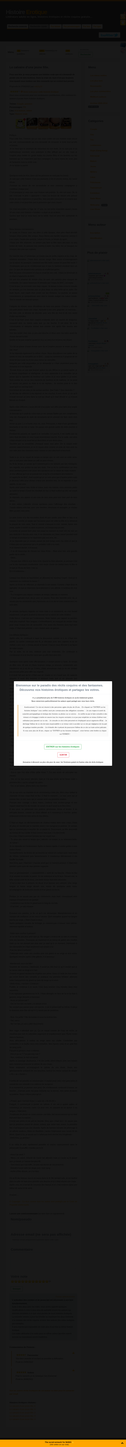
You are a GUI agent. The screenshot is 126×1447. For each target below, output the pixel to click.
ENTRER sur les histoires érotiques (62, 747)
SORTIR (63, 755)
